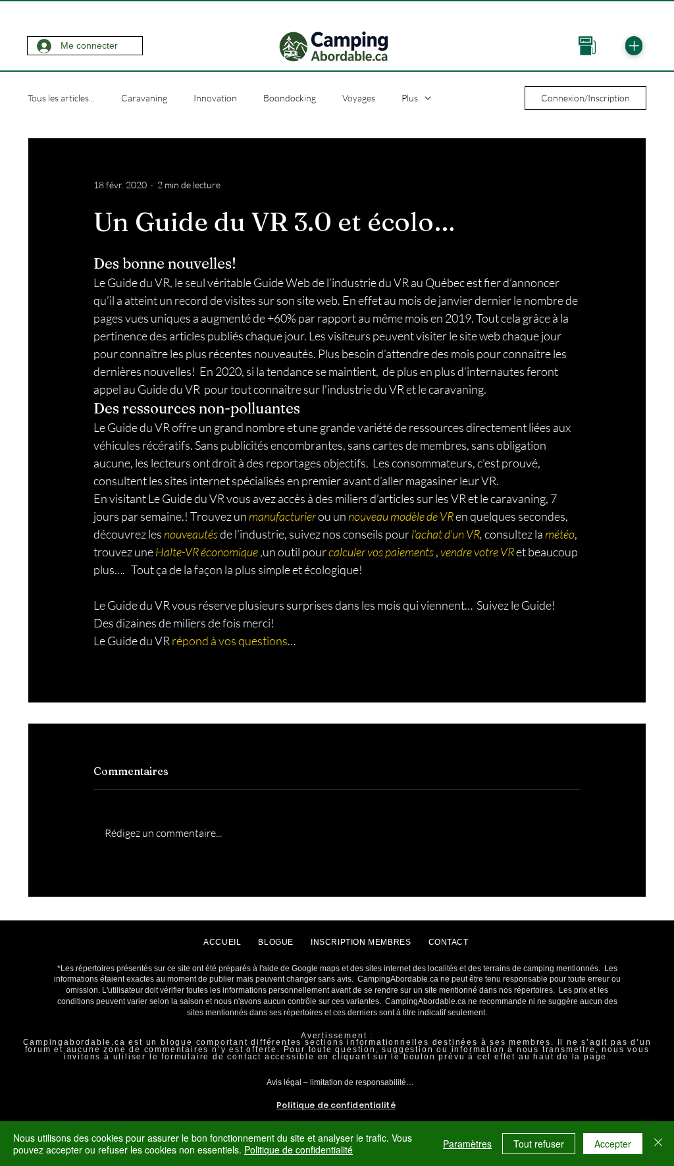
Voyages (358, 97)
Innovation (215, 97)
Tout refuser (538, 1143)
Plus (410, 97)
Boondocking (289, 97)
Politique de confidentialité (298, 1149)
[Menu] (633, 45)
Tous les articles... (61, 97)
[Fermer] (658, 1143)
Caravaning (144, 97)
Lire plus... (336, 1097)
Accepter (612, 1143)
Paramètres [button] (467, 1143)
